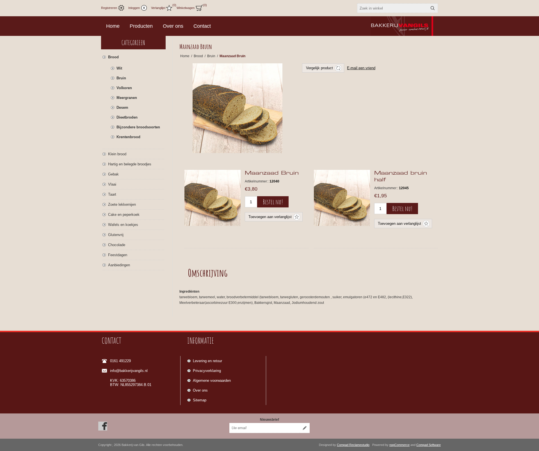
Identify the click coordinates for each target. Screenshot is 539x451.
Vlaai (112, 184)
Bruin (121, 78)
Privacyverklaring (207, 371)
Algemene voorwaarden (212, 380)
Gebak (113, 174)
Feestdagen (117, 255)
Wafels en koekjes (123, 225)
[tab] (207, 272)
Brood (113, 57)
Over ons (200, 390)
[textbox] (392, 8)
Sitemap (199, 400)
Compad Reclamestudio (353, 445)
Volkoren (124, 88)
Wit (119, 68)
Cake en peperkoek (124, 214)
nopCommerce (399, 445)
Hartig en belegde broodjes (129, 164)
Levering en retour (207, 361)
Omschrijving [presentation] (207, 272)
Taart (112, 194)
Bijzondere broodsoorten (138, 127)
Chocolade (116, 245)
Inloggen (134, 8)
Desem (122, 107)
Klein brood (117, 154)
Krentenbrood (128, 137)
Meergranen (127, 98)
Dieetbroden (127, 117)
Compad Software (428, 445)
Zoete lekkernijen (122, 204)
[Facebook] (102, 426)
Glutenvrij (116, 235)
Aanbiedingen (119, 265)
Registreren (109, 8)
